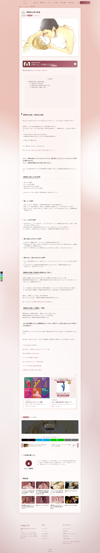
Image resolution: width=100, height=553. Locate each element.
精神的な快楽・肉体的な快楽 (36, 81)
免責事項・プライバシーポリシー (70, 533)
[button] (29, 440)
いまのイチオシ (85, 2)
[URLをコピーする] (71, 440)
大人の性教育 (44, 536)
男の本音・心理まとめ (41, 70)
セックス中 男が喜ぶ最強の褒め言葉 (32, 366)
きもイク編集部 (28, 468)
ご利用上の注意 (66, 538)
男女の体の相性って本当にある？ (31, 353)
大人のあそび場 (45, 533)
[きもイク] (15, 2)
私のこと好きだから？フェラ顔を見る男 (33, 361)
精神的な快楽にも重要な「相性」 (39, 87)
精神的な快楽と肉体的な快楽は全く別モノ (41, 85)
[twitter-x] (49, 549)
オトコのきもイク (45, 538)
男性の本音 (30, 15)
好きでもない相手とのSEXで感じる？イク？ (43, 150)
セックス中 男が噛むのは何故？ (31, 357)
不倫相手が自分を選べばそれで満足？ (32, 370)
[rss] (50, 549)
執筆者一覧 (65, 531)
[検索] (77, 2)
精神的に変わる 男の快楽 (37, 83)
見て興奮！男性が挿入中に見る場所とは (42, 302)
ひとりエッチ (44, 528)
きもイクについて (66, 528)
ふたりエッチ (44, 531)
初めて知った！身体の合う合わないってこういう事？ (36, 349)
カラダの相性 (33, 417)
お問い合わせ (66, 536)
